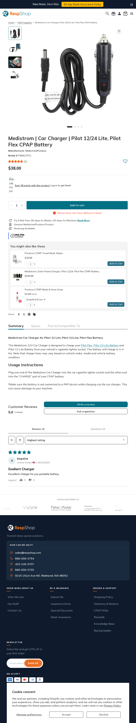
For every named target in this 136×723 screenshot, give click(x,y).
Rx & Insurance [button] (59, 588)
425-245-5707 (22, 564)
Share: (11, 314)
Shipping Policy (103, 597)
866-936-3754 (24, 558)
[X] (24, 314)
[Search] (107, 14)
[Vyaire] (21, 508)
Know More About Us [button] (20, 588)
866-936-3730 (24, 569)
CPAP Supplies (24, 22)
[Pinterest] (29, 314)
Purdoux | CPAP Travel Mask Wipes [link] (44, 253)
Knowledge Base (104, 623)
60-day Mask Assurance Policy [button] (82, 4)
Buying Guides (102, 630)
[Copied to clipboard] (34, 314)
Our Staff (13, 603)
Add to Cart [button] (115, 263)
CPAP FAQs (101, 610)
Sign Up (33, 663)
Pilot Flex (86, 345)
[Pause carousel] (131, 4)
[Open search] (11, 440)
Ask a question (86, 411)
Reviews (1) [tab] (38, 428)
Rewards (99, 617)
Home (11, 22)
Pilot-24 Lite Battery (106, 345)
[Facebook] (19, 314)
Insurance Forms (61, 603)
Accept (66, 714)
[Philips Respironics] (84, 508)
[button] (15, 161)
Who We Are (16, 597)
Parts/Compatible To (64, 326)
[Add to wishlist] (125, 161)
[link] (17, 259)
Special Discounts (62, 610)
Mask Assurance (61, 617)
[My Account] (119, 14)
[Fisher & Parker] (52, 508)
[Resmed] (109, 508)
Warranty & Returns (106, 603)
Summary (16, 326)
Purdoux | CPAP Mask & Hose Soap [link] (44, 289)
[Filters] (20, 440)
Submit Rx (57, 597)
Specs (35, 326)
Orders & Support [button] (105, 588)
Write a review (86, 404)
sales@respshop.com (28, 552)
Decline (103, 714)
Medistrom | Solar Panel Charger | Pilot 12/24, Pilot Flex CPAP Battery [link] (62, 271)
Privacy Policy (112, 705)
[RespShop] (68, 527)
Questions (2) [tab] (98, 428)
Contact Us (15, 610)
